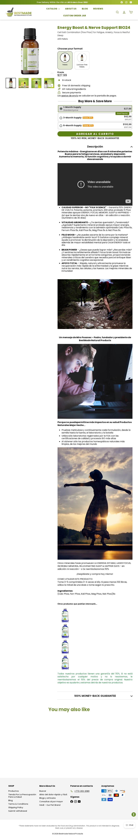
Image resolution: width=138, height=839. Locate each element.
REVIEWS (98, 8)
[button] (134, 814)
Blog (10, 800)
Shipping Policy (15, 807)
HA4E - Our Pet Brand (49, 805)
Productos (13, 791)
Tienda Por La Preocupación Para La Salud (22, 795)
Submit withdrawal (17, 810)
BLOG (85, 8)
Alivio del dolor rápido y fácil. (53, 794)
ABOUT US (70, 8)
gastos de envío (69, 95)
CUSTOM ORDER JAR (74, 15)
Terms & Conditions (18, 803)
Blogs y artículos (47, 798)
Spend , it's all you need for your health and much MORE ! (62, 2)
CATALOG (52, 8)
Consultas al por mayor (51, 801)
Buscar (42, 791)
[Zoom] (29, 51)
